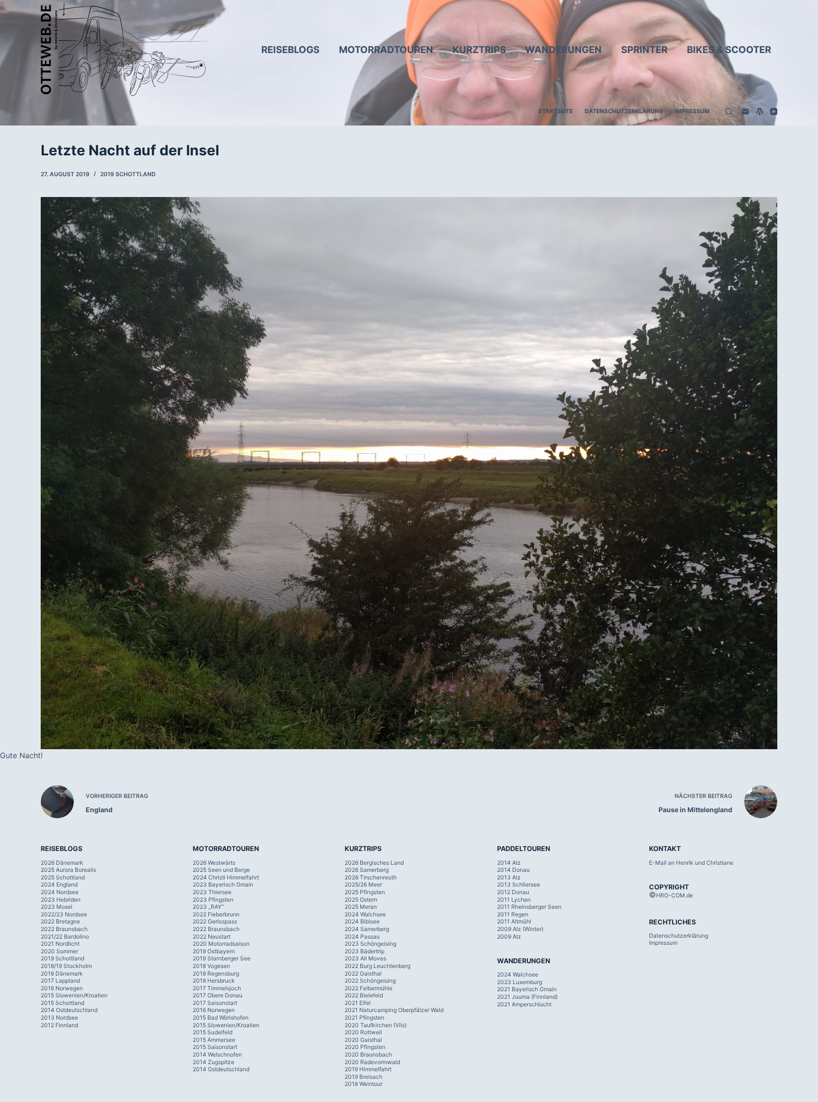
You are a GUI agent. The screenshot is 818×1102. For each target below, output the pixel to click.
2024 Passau (362, 936)
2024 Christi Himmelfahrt (226, 877)
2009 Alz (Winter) (520, 928)
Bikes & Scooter (729, 49)
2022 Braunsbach (64, 928)
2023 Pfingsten (213, 899)
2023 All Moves (365, 958)
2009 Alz (509, 936)
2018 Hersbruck (214, 980)
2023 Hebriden (60, 899)
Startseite (555, 111)
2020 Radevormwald (372, 1062)
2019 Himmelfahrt (368, 1069)
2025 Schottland (63, 877)
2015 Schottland (62, 1002)
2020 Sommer (59, 951)
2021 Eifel (358, 1002)
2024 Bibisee (362, 921)
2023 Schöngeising (370, 943)
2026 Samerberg (367, 869)
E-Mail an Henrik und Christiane (691, 862)
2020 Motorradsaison (221, 943)
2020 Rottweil (363, 1032)
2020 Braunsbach (368, 1054)
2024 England (59, 884)
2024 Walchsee (365, 914)
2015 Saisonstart (215, 1046)
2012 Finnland (59, 1025)
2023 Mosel (56, 906)
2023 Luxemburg (519, 982)
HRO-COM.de (674, 895)
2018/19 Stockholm (66, 965)
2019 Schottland (128, 174)
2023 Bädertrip (364, 951)
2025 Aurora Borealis (68, 869)
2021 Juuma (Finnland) (527, 996)
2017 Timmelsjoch (217, 988)
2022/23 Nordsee (64, 914)
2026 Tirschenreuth (371, 877)
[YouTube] (773, 111)
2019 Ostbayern (214, 951)
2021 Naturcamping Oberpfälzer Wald (394, 1009)
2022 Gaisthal (363, 973)
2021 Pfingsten (364, 1017)
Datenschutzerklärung (624, 111)
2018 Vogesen (211, 965)
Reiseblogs (290, 49)
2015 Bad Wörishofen (221, 1017)
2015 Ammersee (214, 1039)
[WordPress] (759, 111)
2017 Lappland (60, 980)
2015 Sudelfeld (212, 1032)
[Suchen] (728, 111)
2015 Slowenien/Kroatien (74, 995)
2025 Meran (361, 906)
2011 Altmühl (514, 921)
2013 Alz (509, 877)
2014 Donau (513, 869)
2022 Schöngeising (370, 980)
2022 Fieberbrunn (216, 914)
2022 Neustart (212, 936)
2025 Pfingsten (365, 892)
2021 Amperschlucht (524, 1004)
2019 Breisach (363, 1076)
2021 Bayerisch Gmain (527, 989)
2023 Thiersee (212, 892)
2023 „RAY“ (208, 906)
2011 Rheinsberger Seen (529, 906)
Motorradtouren (386, 49)
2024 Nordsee (60, 892)
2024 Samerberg (367, 928)
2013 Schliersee (518, 884)
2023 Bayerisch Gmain (223, 884)
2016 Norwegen (62, 988)
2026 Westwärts (214, 862)
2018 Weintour (363, 1083)
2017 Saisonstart (215, 1002)
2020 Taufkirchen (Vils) (376, 1025)
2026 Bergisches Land (374, 862)
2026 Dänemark (62, 862)
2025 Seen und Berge (221, 869)
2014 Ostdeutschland (69, 1009)
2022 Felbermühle (368, 988)
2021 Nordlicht (60, 943)
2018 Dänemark (62, 973)
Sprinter (644, 49)
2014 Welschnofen (217, 1054)
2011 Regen (512, 914)
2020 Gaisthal (363, 1039)
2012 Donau (513, 892)
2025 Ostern (361, 899)
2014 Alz (509, 862)
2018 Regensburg (216, 973)
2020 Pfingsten (365, 1046)
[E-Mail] (745, 111)
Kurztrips (479, 49)
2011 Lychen (514, 899)
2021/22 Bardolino (65, 936)
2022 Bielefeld (364, 995)
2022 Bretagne (60, 921)
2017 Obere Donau (217, 995)
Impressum (692, 111)
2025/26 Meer (363, 884)
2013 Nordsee (59, 1017)
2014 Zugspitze (213, 1062)
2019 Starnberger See (221, 958)
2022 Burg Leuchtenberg (377, 965)
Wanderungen (563, 49)
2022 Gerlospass (215, 921)
